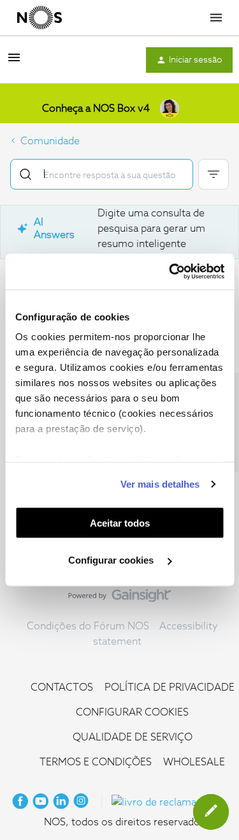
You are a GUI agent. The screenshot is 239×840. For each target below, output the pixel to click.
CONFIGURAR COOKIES (132, 712)
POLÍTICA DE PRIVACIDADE (170, 687)
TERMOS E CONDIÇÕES (96, 762)
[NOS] (39, 18)
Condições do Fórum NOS (88, 626)
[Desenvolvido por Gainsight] (119, 598)
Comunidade (50, 141)
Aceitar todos (120, 522)
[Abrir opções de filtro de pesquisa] (213, 174)
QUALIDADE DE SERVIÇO (132, 737)
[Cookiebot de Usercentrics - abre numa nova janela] (170, 272)
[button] (14, 62)
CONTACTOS (62, 687)
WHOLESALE (194, 762)
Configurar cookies (112, 560)
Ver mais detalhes (160, 484)
